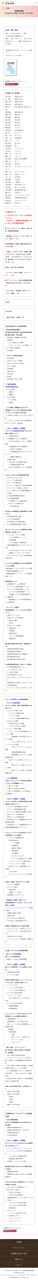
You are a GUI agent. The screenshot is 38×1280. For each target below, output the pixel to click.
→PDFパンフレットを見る (13, 55)
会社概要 (19, 1242)
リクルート (19, 1265)
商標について (19, 1259)
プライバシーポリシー (19, 1248)
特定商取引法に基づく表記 (19, 1253)
